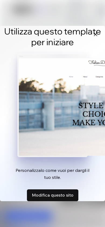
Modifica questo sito (53, 195)
